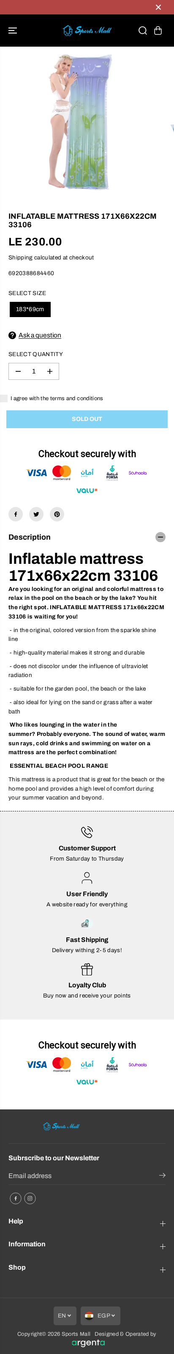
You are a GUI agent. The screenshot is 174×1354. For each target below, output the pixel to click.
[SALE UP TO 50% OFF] (78, 7)
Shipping (20, 257)
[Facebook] (15, 514)
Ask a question (40, 335)
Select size (27, 293)
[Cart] (158, 30)
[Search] (142, 30)
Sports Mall (76, 1334)
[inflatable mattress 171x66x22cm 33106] (78, 125)
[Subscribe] (162, 1177)
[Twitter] (36, 514)
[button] (13, 30)
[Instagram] (30, 1198)
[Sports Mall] (87, 30)
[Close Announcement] (158, 7)
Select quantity (35, 354)
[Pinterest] (57, 514)
